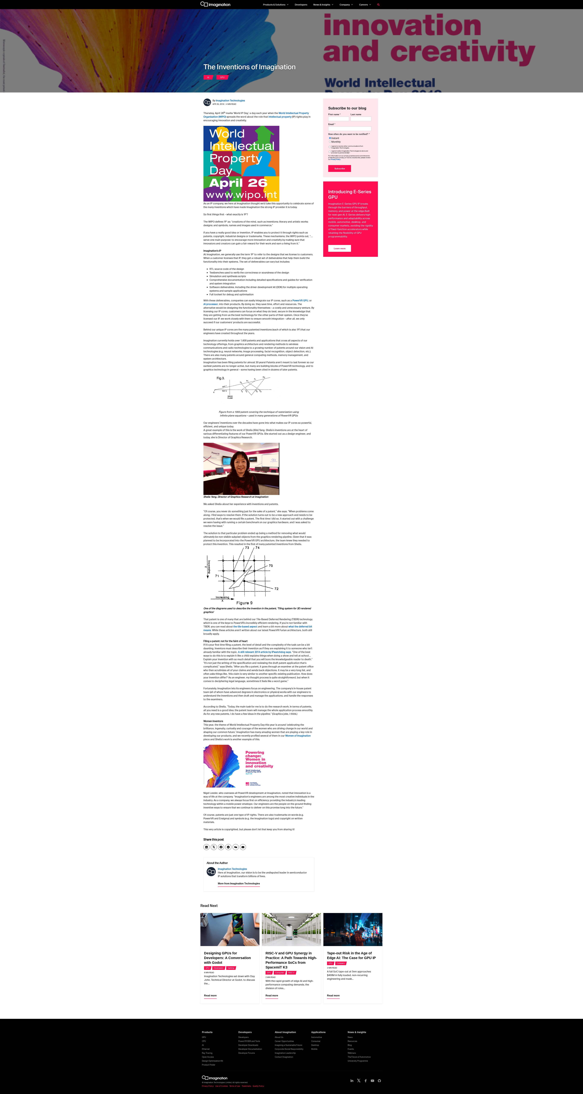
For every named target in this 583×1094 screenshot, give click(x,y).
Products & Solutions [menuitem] (274, 4)
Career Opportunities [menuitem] (284, 1041)
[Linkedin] (206, 847)
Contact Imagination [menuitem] (284, 1057)
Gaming (231, 968)
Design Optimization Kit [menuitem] (212, 1061)
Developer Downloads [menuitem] (248, 1045)
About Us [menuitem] (279, 1037)
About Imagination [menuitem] (285, 1032)
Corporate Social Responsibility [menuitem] (289, 1049)
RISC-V (291, 973)
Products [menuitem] (207, 1032)
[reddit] (228, 847)
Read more (210, 995)
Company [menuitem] (345, 4)
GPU (222, 77)
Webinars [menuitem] (352, 1053)
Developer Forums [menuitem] (246, 1053)
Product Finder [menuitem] (208, 1065)
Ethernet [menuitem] (206, 1049)
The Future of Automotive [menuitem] (359, 1057)
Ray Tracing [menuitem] (207, 1053)
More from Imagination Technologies (239, 883)
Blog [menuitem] (350, 1045)
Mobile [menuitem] (314, 1049)
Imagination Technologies (230, 100)
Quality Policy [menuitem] (258, 1086)
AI (208, 77)
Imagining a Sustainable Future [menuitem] (288, 1045)
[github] (379, 1081)
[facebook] (221, 847)
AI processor (210, 304)
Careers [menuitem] (363, 4)
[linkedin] (352, 1081)
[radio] (349, 138)
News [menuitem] (350, 1037)
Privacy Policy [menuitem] (208, 1086)
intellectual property (280, 116)
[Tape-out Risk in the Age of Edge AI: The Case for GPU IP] (352, 929)
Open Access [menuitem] (208, 1057)
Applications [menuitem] (318, 1032)
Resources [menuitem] (352, 1041)
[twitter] (359, 1081)
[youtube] (373, 1081)
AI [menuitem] (203, 1045)
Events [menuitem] (351, 1049)
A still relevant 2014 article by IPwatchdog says (264, 651)
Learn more (340, 248)
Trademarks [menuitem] (246, 1086)
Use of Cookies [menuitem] (221, 1086)
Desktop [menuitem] (315, 1045)
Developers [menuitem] (301, 4)
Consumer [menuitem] (315, 1041)
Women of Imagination (298, 735)
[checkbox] (349, 140)
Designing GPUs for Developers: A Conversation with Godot (227, 958)
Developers (218, 968)
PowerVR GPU (300, 300)
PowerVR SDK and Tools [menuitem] (249, 1041)
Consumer (279, 973)
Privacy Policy (335, 159)
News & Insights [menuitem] (321, 4)
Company (341, 963)
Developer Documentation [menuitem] (250, 1049)
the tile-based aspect (245, 626)
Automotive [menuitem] (316, 1037)
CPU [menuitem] (204, 1041)
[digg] (235, 847)
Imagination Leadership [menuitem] (285, 1053)
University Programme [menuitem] (358, 1061)
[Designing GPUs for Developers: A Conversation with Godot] (229, 929)
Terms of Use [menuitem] (234, 1086)
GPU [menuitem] (204, 1037)
